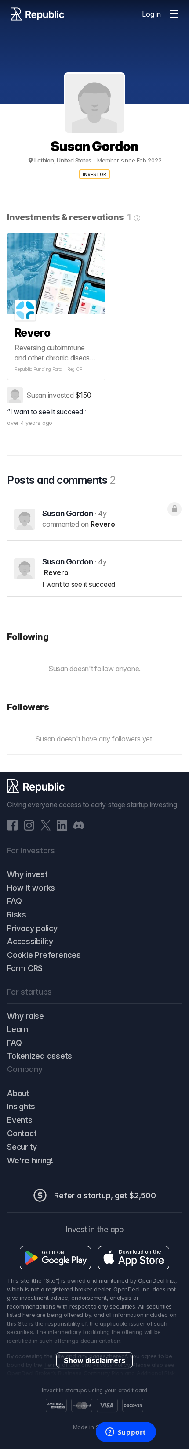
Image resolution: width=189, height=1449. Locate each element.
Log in (151, 14)
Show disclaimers (94, 1360)
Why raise (25, 1016)
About (18, 1093)
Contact (21, 1133)
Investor (95, 174)
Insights (21, 1106)
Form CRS (25, 968)
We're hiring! (30, 1160)
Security (22, 1146)
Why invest (27, 874)
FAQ (14, 901)
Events (20, 1120)
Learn (17, 1029)
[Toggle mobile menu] (174, 14)
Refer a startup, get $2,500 (105, 1195)
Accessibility (30, 941)
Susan (36, 395)
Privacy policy (32, 928)
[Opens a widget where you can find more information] (125, 1433)
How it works (31, 887)
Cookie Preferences (44, 955)
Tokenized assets (39, 1056)
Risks (16, 914)
